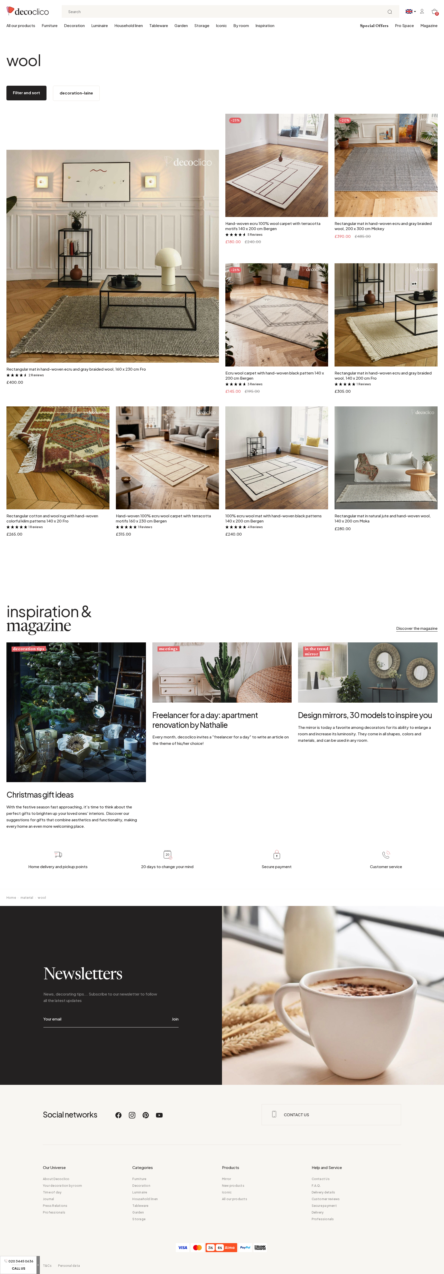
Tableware (158, 25)
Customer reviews (326, 1199)
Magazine (429, 25)
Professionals (54, 1212)
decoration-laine (76, 92)
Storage (201, 25)
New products (233, 1186)
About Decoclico (56, 1179)
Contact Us (321, 1179)
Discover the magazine (417, 628)
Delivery (318, 1212)
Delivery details (323, 1192)
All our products (20, 25)
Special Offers (374, 26)
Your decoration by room (62, 1186)
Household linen (128, 25)
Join (175, 1018)
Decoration (74, 25)
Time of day (52, 1192)
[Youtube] (159, 1117)
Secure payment (324, 1206)
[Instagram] (132, 1117)
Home (11, 898)
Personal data (69, 1266)
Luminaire (99, 25)
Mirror (226, 1179)
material (27, 898)
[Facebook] (118, 1117)
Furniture (50, 25)
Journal (48, 1199)
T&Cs (47, 1266)
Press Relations (55, 1206)
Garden (181, 25)
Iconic (221, 25)
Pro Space (404, 25)
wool (42, 898)
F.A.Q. (316, 1186)
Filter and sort (26, 92)
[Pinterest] (146, 1117)
